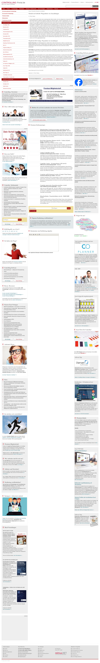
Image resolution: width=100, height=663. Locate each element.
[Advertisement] (15, 628)
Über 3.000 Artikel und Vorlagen (13, 107)
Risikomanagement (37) (7, 54)
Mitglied (9, 118)
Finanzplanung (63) (6, 38)
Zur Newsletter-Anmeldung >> (7, 101)
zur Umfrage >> (21, 464)
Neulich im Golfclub (40, 11)
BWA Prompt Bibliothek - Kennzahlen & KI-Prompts (14, 306)
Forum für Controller (18, 261)
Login (97, 2)
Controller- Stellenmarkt (11, 185)
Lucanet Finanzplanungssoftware (11, 275)
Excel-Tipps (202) (6, 65)
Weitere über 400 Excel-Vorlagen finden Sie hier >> (84, 509)
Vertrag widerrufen (25, 650)
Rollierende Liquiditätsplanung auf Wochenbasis (83, 483)
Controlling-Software (10, 268)
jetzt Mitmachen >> (15, 489)
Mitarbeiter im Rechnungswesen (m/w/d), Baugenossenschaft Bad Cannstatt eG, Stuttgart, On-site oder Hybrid (15, 211)
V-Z (17, 231)
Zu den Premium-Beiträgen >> (8, 295)
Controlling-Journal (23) (7, 74)
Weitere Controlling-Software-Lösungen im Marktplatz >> (85, 377)
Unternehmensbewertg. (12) (8, 58)
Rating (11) (5, 61)
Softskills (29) (5, 81)
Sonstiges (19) (6, 83)
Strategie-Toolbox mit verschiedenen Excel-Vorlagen (85, 498)
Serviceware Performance (9, 278)
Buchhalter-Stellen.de (76, 651)
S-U (14, 231)
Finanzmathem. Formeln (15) (8, 77)
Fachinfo (34, 11)
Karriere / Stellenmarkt (31, 8)
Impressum (22, 656)
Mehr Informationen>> (85, 507)
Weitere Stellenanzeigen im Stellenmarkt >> (83, 211)
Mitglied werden (66, 2)
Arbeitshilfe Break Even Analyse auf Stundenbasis (14, 314)
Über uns (6, 650)
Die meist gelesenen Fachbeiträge (9, 11)
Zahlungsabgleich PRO (9, 319)
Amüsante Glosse (9, 344)
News (3, 8)
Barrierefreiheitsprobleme (44, 653)
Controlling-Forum (6, 122)
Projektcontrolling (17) (7, 47)
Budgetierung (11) (6, 40)
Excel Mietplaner (7, 321)
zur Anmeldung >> (22, 477)
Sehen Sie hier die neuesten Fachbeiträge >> (12, 124)
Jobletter (40, 656)
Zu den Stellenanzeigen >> (8, 161)
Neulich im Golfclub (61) (8, 79)
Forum (8, 8)
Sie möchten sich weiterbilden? (13, 414)
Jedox (5, 271)
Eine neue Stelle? (9, 154)
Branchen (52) (6, 27)
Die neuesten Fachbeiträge (7, 13)
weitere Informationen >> (12, 180)
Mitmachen (41, 651)
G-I (7, 231)
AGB (5, 653)
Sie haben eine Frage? (10, 241)
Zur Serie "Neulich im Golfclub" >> (9, 374)
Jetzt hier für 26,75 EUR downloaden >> (82, 49)
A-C (3, 231)
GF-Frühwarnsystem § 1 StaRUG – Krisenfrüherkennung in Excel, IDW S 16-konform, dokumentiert (14, 330)
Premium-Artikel (5, 15)
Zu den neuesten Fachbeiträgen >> (9, 293)
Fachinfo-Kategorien (6, 22)
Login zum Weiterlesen (47, 78)
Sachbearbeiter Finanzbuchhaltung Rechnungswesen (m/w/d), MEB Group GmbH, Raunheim (14, 203)
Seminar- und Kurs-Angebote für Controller (11, 437)
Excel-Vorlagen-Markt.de (76, 656)
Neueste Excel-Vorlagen (11, 305)
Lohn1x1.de (74, 653)
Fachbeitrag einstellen (6, 20)
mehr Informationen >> (18, 555)
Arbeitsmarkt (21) (6, 70)
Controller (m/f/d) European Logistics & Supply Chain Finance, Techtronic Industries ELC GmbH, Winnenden (15, 188)
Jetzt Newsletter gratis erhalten (39, 120)
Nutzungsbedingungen (25, 653)
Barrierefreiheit (23, 651)
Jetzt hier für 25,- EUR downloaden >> (82, 325)
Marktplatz (21, 8)
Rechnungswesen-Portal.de (77, 650)
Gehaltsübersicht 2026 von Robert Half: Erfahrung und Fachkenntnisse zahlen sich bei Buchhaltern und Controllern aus (15, 393)
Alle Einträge (7, 224)
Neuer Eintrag (19, 224)
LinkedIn (6, 656)
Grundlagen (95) (6, 24)
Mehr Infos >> (86, 103)
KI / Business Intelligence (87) (8, 63)
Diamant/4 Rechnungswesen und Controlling (13, 276)
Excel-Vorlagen (41, 8)
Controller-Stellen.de (76, 648)
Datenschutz (22, 655)
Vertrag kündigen (24, 648)
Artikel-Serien (5, 86)
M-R (12, 231)
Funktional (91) (6, 29)
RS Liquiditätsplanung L (81, 450)
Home (30, 11)
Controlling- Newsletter (10, 92)
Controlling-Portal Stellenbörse (90, 287)
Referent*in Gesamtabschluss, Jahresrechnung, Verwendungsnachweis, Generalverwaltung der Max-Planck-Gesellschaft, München (15, 196)
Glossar (56, 8)
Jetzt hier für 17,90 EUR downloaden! (82, 413)
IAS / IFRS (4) (5, 52)
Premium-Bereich (75, 2)
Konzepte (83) (6, 33)
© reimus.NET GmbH (6, 660)
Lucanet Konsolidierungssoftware (11, 273)
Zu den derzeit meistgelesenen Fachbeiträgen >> (12, 294)
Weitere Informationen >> (18, 454)
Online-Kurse (50, 8)
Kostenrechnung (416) (7, 49)
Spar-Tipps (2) (6, 72)
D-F (5, 231)
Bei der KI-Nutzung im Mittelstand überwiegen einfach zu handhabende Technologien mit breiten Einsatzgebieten (14, 383)
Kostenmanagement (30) (7, 31)
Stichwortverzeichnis (7, 88)
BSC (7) (4, 45)
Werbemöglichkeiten (8, 651)
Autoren (82, 2)
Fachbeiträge (15, 8)
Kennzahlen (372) (6, 36)
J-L (9, 231)
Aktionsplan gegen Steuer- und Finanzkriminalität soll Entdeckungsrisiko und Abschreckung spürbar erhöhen (15, 398)
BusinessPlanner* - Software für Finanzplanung (14, 269)
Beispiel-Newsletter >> (51, 117)
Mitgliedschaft (41, 650)
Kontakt (5, 648)
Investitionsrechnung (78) (8, 56)
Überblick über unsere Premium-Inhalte (12, 450)
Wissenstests (5, 18)
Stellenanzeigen (78, 90)
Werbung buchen (89, 2)
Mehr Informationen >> (91, 373)
